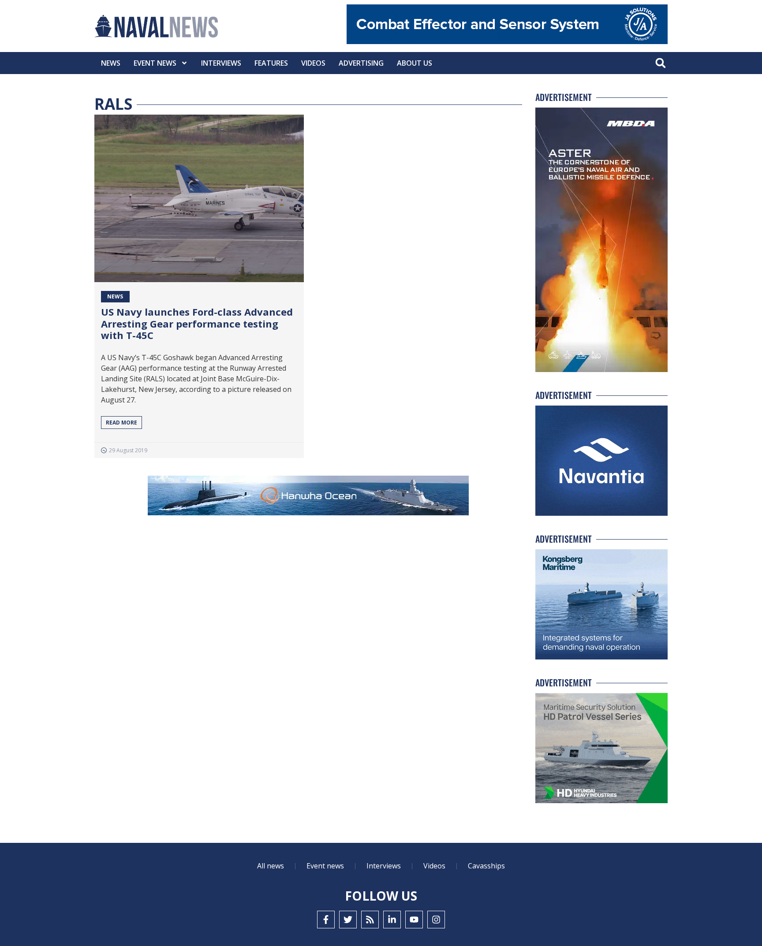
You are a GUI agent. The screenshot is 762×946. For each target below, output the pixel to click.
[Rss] (370, 919)
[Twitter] (348, 919)
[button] (660, 63)
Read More (121, 422)
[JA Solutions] (507, 41)
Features (271, 63)
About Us (414, 63)
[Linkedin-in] (392, 919)
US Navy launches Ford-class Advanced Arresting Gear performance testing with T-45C (197, 323)
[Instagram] (436, 919)
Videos (313, 63)
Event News (155, 63)
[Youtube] (414, 919)
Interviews (221, 63)
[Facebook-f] (326, 919)
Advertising (361, 63)
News (110, 63)
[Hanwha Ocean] (308, 497)
